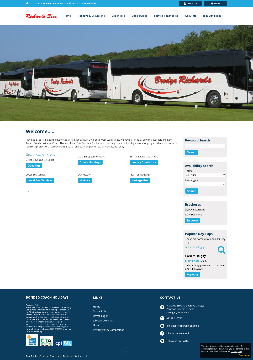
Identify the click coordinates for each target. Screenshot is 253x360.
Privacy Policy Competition (108, 329)
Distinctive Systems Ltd (75, 356)
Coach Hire (118, 15)
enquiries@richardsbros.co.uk (182, 325)
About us (190, 15)
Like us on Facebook (177, 333)
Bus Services (139, 15)
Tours (188, 170)
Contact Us (99, 311)
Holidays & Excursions (91, 15)
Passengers (191, 180)
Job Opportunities (103, 320)
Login (217, 3)
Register (192, 3)
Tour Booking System (37, 356)
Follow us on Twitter (177, 341)
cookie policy (236, 352)
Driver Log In (100, 315)
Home (67, 15)
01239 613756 (87, 3)
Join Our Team (212, 15)
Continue (244, 355)
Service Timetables (166, 15)
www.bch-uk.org (32, 329)
